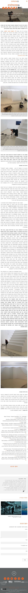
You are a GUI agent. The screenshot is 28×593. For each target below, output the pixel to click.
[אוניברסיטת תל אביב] (20, 8)
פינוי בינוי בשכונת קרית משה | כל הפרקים (14, 516)
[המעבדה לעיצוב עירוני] (17, 8)
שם (26, 539)
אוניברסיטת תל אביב (14, 588)
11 (24, 318)
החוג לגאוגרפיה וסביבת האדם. (8, 587)
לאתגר (9, 15)
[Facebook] (3, 7)
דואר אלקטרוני (24, 545)
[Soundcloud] (6, 7)
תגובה (26, 529)
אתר (26, 551)
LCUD (16, 589)
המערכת (20, 517)
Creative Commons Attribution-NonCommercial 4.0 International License (14, 591)
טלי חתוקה (18, 15)
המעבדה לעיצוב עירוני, (21, 587)
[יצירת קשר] (8, 7)
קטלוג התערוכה (21, 55)
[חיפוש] (14, 7)
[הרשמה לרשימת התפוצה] (11, 7)
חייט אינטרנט (9, 592)
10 (14, 289)
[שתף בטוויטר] (13, 471)
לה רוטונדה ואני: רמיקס (10, 31)
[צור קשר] (15, 579)
